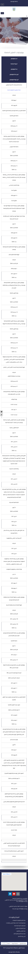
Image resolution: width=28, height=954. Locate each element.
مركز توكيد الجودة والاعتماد (19, 926)
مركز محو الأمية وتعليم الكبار (19, 934)
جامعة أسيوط (20, 943)
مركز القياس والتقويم (21, 931)
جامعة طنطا (12, 943)
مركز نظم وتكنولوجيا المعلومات (18, 920)
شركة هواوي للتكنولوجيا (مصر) (14, 90)
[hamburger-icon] (2, 5)
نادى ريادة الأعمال (21, 936)
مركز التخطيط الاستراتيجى (20, 928)
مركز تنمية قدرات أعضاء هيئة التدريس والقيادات (15, 923)
